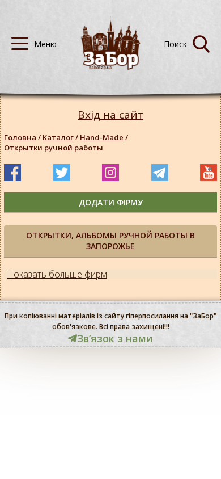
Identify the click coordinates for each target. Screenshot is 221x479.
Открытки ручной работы (53, 147)
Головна (20, 137)
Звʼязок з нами (115, 338)
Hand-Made (102, 137)
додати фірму (111, 202)
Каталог (58, 137)
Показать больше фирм (57, 274)
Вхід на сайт (110, 115)
